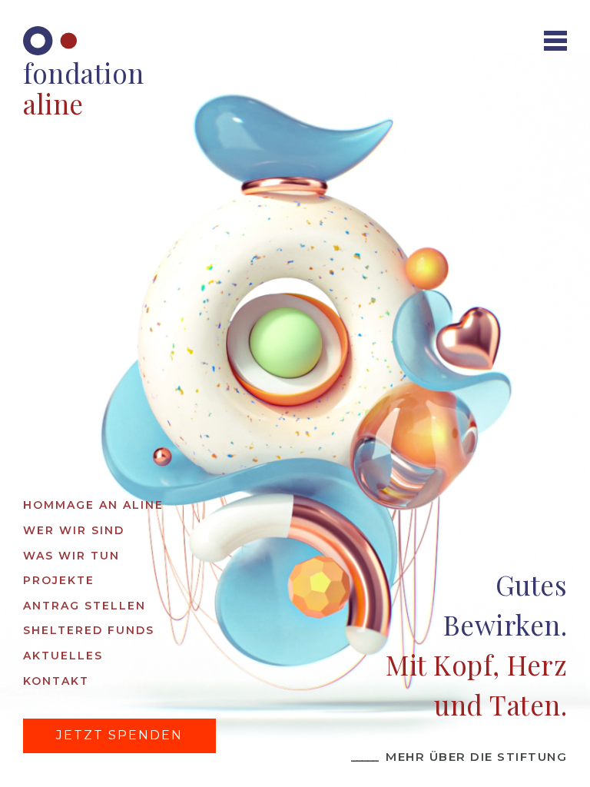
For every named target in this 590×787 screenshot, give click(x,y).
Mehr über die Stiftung (459, 756)
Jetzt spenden (119, 735)
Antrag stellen (84, 606)
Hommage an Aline (93, 505)
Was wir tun (71, 556)
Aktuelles (63, 655)
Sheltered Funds (88, 630)
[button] (555, 40)
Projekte (58, 580)
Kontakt (56, 681)
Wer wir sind (73, 530)
